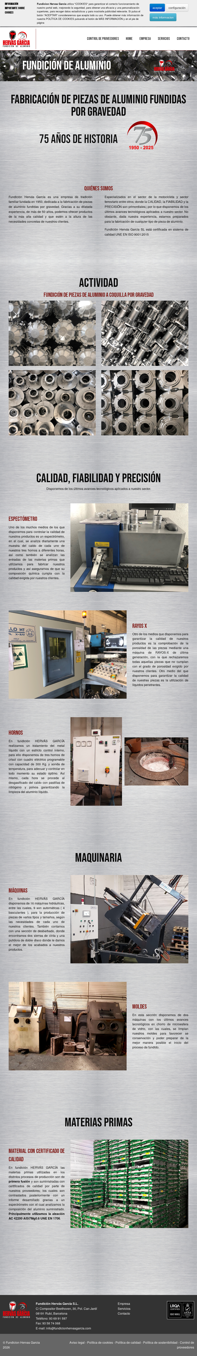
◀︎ (5, 66)
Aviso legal (77, 1342)
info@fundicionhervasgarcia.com (68, 1328)
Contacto (183, 39)
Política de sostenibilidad (160, 1342)
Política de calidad (128, 1342)
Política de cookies (100, 1342)
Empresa (145, 39)
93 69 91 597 (58, 1318)
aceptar (157, 8)
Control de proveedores (103, 39)
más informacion (163, 17)
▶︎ (194, 66)
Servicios (164, 39)
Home (129, 39)
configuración (177, 8)
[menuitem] (103, 39)
